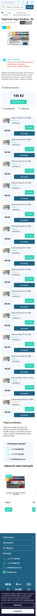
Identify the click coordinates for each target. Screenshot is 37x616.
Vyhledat (30, 7)
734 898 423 (17, 449)
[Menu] (32, 2)
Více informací (28, 600)
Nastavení (18, 605)
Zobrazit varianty (18, 102)
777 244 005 (13, 559)
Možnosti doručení (12, 87)
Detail (8, 509)
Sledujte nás (12, 572)
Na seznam (24, 133)
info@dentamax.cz (18, 459)
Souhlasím (18, 611)
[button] (22, 127)
